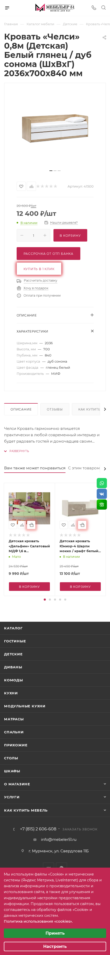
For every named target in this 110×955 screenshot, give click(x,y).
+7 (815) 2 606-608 (38, 829)
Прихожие (15, 745)
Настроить (55, 946)
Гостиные (15, 641)
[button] (44, 599)
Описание (20, 409)
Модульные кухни (25, 706)
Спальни (14, 732)
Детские (13, 654)
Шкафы (12, 771)
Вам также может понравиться (34, 468)
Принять (55, 933)
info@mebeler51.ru (58, 839)
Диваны (13, 667)
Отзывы (55, 409)
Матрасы (14, 719)
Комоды (13, 680)
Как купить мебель (26, 810)
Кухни (11, 693)
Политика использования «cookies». (38, 921)
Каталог (13, 628)
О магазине (17, 784)
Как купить (89, 409)
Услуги (12, 797)
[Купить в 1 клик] (31, 525)
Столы (11, 758)
